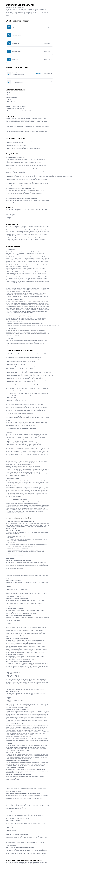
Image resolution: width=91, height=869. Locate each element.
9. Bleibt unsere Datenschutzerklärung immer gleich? (19, 110)
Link (19, 496)
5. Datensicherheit (10, 101)
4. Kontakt (8, 99)
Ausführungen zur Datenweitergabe (18, 734)
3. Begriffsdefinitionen (11, 97)
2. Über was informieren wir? (13, 95)
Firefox (12, 677)
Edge (11, 675)
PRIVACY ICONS (36, 130)
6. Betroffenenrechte (11, 104)
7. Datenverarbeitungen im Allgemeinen (16, 106)
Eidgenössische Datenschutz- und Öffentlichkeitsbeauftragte (21, 345)
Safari (11, 674)
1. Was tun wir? (9, 92)
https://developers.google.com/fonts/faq (16, 808)
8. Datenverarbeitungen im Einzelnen (15, 108)
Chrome (12, 672)
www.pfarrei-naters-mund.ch (13, 864)
